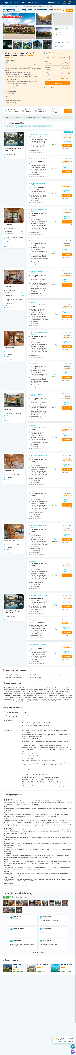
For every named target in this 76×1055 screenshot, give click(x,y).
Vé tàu (36, 2)
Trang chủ (5, 6)
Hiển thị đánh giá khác (38, 952)
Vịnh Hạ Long (18, 6)
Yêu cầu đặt (67, 145)
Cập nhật (68, 111)
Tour (18, 2)
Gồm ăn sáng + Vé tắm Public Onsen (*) (42, 126)
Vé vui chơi (30, 2)
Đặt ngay (69, 10)
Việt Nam (11, 6)
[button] (64, 1039)
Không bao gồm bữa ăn (10, 126)
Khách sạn (13, 2)
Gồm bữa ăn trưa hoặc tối (24, 126)
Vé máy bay (23, 2)
